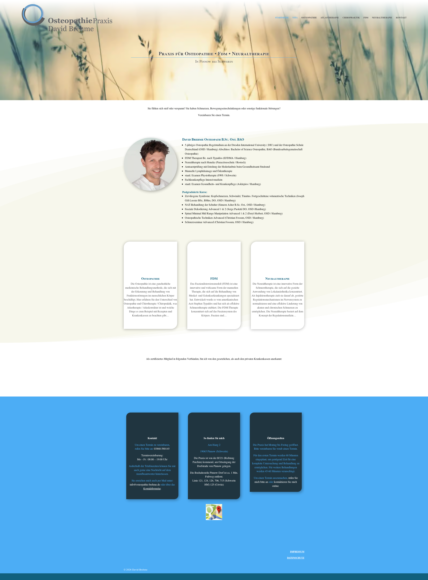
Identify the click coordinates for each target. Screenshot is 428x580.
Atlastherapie (329, 17)
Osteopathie (309, 17)
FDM (365, 17)
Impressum (297, 551)
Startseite (282, 17)
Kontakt (401, 17)
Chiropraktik (351, 17)
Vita (295, 17)
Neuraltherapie (382, 17)
